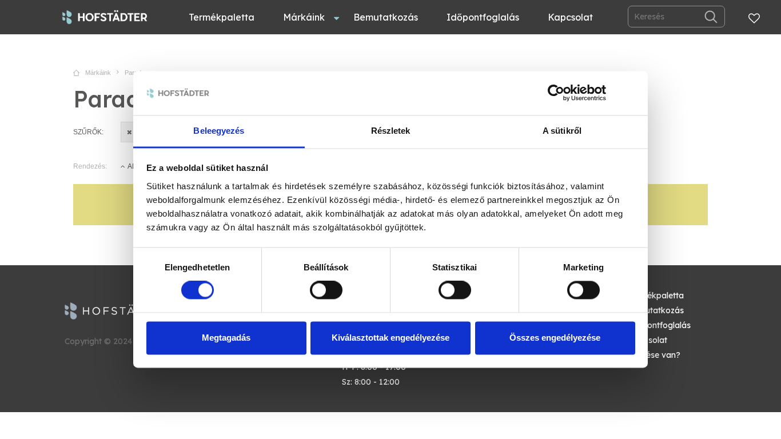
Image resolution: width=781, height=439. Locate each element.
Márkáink (304, 17)
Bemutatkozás (385, 17)
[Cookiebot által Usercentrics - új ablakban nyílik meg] (556, 93)
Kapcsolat (570, 17)
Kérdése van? (654, 355)
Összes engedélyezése (554, 337)
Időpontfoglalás (483, 17)
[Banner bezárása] (631, 93)
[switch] (326, 290)
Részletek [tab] (391, 130)
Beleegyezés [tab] (218, 130)
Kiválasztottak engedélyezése (390, 337)
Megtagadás (226, 337)
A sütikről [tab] (562, 130)
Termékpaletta (221, 17)
